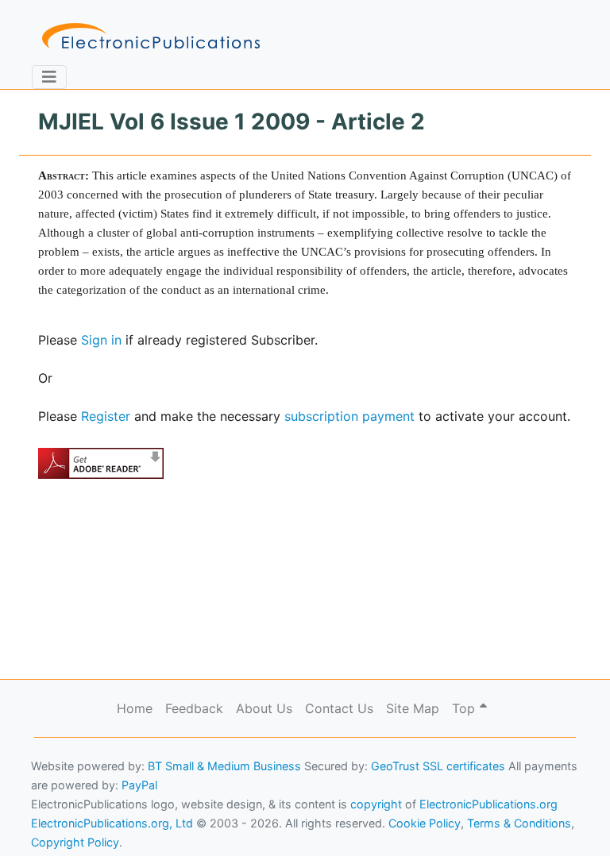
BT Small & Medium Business (224, 766)
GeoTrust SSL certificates (438, 766)
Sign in (101, 340)
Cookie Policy (50, 821)
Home (134, 708)
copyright (376, 804)
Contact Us (339, 708)
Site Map (412, 708)
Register (105, 416)
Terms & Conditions (136, 821)
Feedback (194, 708)
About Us (264, 708)
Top (465, 708)
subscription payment (349, 416)
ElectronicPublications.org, (82, 790)
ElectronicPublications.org (488, 804)
